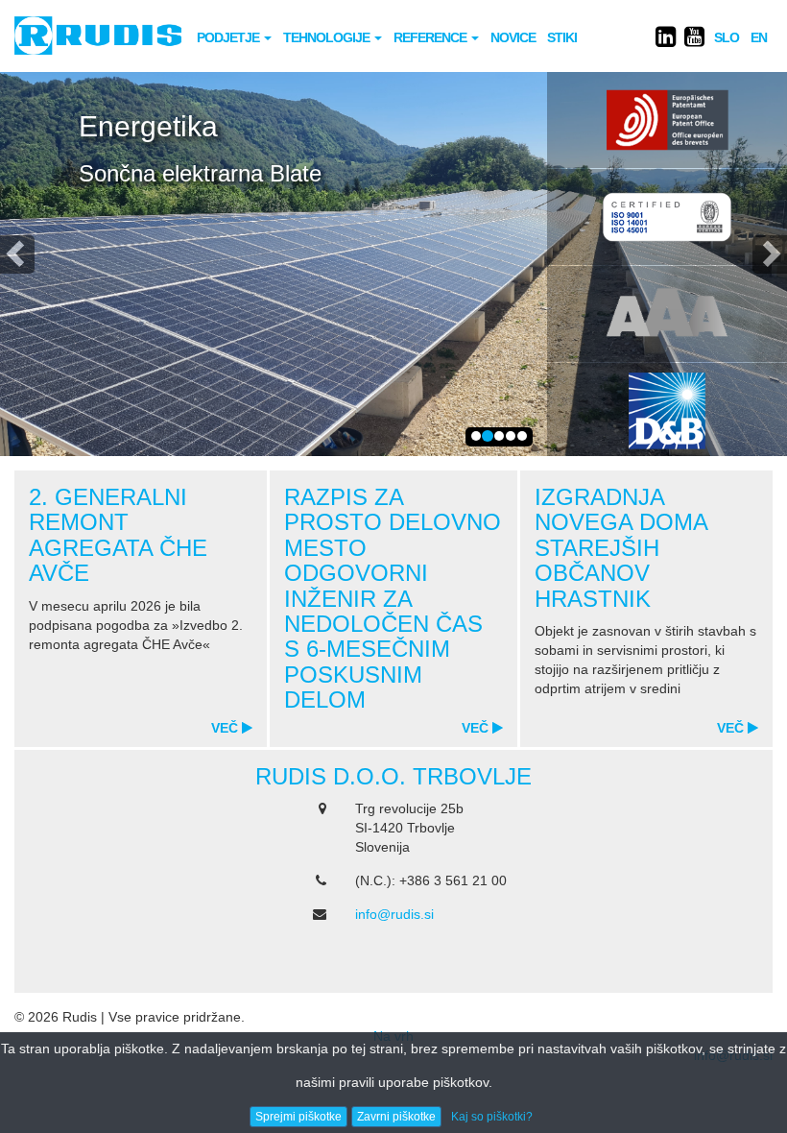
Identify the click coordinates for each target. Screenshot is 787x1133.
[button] (17, 254)
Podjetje (229, 37)
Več (226, 727)
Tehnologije (327, 37)
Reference (431, 37)
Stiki (562, 37)
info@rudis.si (394, 914)
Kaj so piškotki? (492, 1116)
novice (513, 37)
